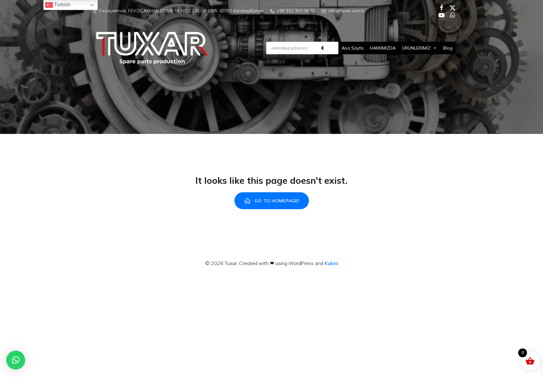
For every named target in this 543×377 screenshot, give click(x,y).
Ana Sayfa (353, 48)
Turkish (61, 4)
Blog (447, 48)
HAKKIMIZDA (383, 48)
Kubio (331, 263)
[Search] (330, 48)
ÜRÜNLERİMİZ (416, 48)
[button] (15, 360)
